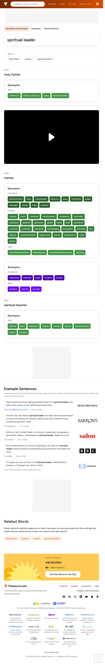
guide (50, 222)
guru (65, 199)
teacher (44, 205)
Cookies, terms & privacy (87, 590)
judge (88, 199)
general (26, 222)
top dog (80, 252)
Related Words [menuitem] (51, 28)
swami (57, 235)
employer (14, 222)
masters (25, 538)
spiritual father (60, 95)
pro (91, 229)
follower (27, 277)
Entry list (63, 586)
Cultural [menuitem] (72, 4)
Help (97, 586)
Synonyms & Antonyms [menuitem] (17, 28)
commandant (49, 216)
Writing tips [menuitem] (85, 4)
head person (39, 252)
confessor (14, 95)
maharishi (33, 326)
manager (13, 205)
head (59, 222)
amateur (13, 289)
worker (59, 277)
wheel (12, 241)
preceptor (68, 229)
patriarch (39, 229)
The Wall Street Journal (18, 410)
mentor (56, 326)
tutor (81, 235)
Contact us (86, 586)
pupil (37, 277)
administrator (15, 199)
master (45, 326)
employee (14, 277)
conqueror (64, 216)
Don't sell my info (52, 652)
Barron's (12, 426)
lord (68, 222)
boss (29, 199)
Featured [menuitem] (52, 4)
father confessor (31, 95)
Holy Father (11, 538)
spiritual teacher (52, 538)
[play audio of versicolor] (47, 567)
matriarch (78, 222)
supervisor (45, 235)
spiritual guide (82, 326)
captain (13, 216)
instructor (76, 199)
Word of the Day (53, 558)
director (55, 199)
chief (23, 216)
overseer (26, 229)
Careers (74, 586)
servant (36, 289)
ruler (34, 205)
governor (38, 222)
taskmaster (69, 235)
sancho (25, 289)
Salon (11, 440)
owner (25, 205)
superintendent (28, 235)
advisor (12, 326)
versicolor (53, 562)
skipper (12, 235)
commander (41, 199)
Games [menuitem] (62, 4)
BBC (10, 456)
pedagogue (53, 229)
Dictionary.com (97, 4)
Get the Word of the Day (63, 574)
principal (81, 229)
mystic (68, 326)
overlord (13, 229)
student (48, 277)
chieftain (34, 216)
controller (78, 216)
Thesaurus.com (5, 4)
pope (46, 95)
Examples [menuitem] (36, 28)
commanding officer (19, 252)
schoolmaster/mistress (60, 252)
